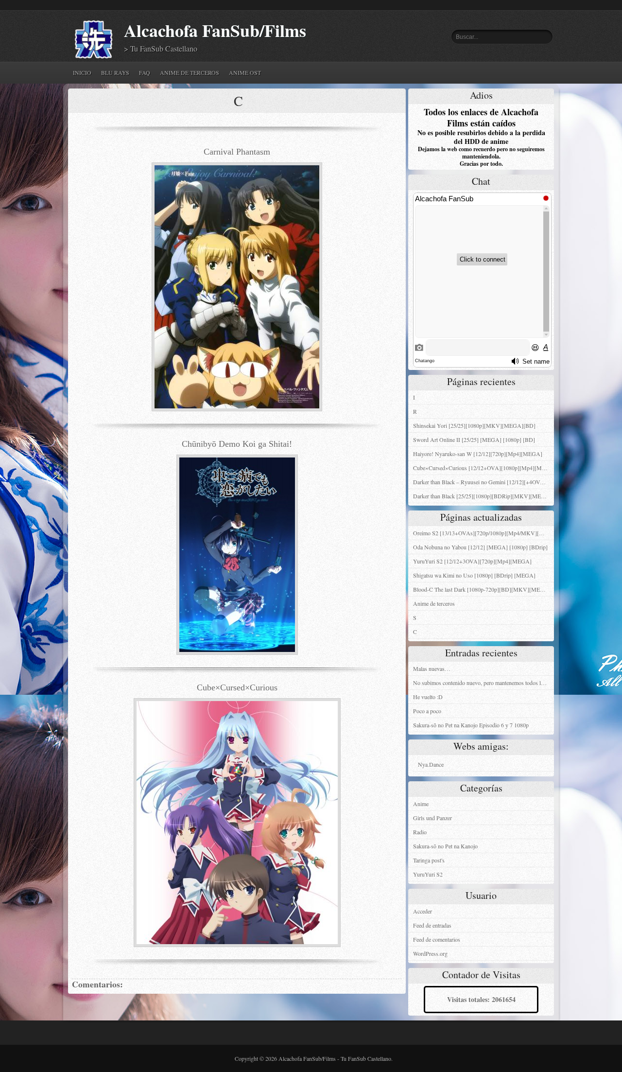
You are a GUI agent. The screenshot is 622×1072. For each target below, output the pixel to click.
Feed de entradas (432, 925)
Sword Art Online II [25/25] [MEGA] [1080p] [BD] (474, 439)
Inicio (82, 72)
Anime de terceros (189, 72)
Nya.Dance (431, 764)
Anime (421, 804)
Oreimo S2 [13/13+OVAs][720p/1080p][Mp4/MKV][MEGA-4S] (483, 533)
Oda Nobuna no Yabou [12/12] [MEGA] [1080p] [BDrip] (480, 547)
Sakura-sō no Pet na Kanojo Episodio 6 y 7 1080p (471, 725)
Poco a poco (427, 711)
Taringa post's (429, 860)
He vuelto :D (428, 697)
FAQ (144, 72)
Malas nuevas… (431, 668)
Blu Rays (115, 72)
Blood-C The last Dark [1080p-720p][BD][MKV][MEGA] (482, 589)
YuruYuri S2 (428, 874)
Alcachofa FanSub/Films (215, 30)
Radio (420, 832)
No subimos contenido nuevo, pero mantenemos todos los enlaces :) (483, 682)
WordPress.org (430, 953)
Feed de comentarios (436, 939)
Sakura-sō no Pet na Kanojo (445, 846)
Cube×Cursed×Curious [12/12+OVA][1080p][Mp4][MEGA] (483, 468)
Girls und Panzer (432, 818)
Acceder (422, 911)
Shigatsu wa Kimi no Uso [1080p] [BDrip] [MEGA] (474, 575)
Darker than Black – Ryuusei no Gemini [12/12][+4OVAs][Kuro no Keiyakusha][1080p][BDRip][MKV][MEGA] (483, 482)
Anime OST (245, 72)
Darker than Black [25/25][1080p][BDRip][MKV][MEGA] (482, 496)
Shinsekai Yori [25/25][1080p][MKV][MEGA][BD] (474, 425)
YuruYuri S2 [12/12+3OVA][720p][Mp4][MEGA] (472, 561)
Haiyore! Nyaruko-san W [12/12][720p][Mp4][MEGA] (477, 453)
